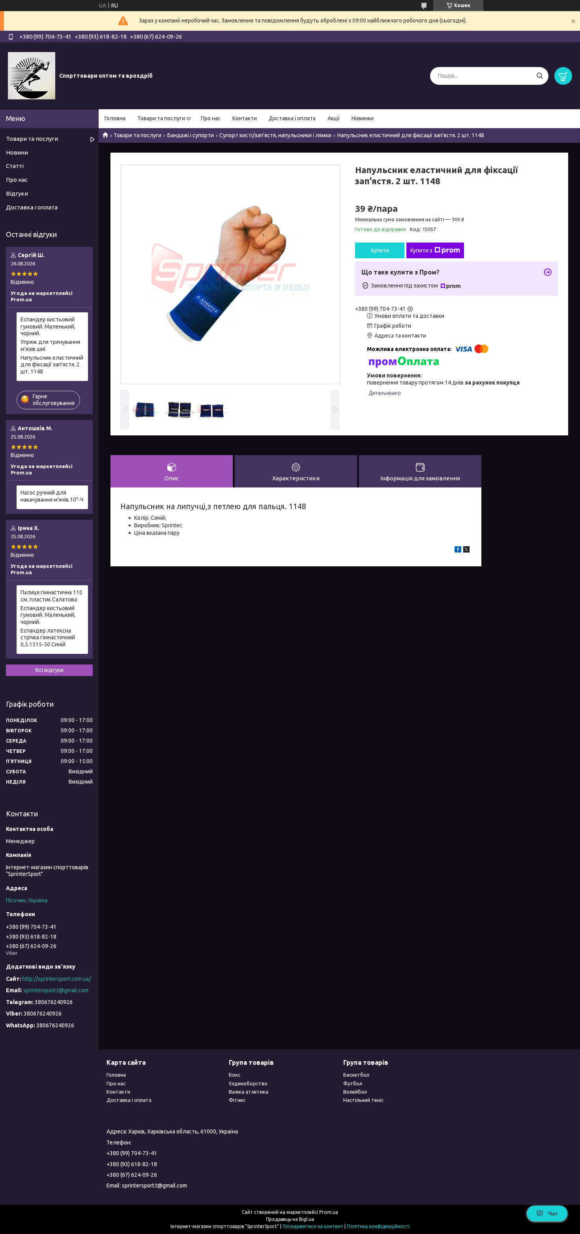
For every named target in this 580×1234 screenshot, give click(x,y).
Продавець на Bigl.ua (290, 1219)
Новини (17, 152)
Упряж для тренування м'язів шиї (50, 345)
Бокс (234, 1074)
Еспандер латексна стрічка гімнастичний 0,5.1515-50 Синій (48, 637)
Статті (15, 165)
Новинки (363, 118)
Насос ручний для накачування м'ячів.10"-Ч (52, 496)
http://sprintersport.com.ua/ (56, 979)
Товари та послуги (161, 118)
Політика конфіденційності (378, 1226)
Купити (380, 250)
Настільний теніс (363, 1100)
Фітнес (237, 1100)
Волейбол (355, 1091)
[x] (466, 550)
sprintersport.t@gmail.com (55, 990)
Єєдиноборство (248, 1083)
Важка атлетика (248, 1091)
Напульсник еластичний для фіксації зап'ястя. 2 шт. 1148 (52, 365)
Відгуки (17, 193)
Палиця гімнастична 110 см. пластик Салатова (51, 596)
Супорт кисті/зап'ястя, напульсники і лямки (275, 135)
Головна (115, 118)
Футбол (352, 1083)
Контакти (244, 118)
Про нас (211, 118)
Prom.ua (328, 1212)
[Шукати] (539, 76)
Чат (553, 1213)
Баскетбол (356, 1074)
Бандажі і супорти (190, 135)
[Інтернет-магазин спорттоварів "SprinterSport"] (31, 75)
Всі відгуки (50, 670)
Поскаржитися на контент (313, 1226)
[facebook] (458, 550)
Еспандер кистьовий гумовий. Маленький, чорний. (48, 326)
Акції (333, 118)
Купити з (421, 250)
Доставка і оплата (292, 118)
